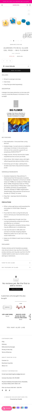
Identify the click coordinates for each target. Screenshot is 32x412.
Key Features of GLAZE (10, 267)
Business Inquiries (7, 363)
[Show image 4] (18, 40)
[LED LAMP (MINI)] (7, 307)
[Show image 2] (15, 40)
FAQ (3, 341)
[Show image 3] (16, 40)
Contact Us (5, 360)
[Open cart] (30, 5)
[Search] (27, 5)
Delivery (4, 344)
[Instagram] (6, 390)
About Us (4, 365)
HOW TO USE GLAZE (8, 262)
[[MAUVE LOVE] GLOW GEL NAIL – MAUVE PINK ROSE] (21, 307)
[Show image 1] (13, 40)
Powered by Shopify (16, 399)
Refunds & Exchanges (8, 347)
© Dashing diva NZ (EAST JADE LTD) (16, 397)
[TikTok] (9, 390)
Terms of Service (6, 352)
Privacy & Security (7, 349)
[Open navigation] (2, 5)
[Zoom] (29, 10)
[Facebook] (2, 390)
